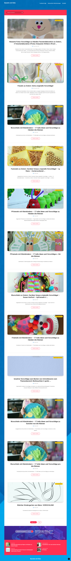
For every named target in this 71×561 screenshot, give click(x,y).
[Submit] (22, 12)
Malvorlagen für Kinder (58, 357)
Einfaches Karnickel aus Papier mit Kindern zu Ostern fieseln (21, 545)
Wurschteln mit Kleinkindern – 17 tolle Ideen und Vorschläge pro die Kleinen (35, 465)
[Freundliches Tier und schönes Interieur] (39, 544)
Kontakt (64, 3)
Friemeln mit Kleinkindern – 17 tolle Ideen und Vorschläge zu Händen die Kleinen (35, 339)
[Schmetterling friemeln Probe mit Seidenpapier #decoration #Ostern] (8, 550)
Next (39, 522)
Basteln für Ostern (59, 20)
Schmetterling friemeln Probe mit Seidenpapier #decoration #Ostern (22, 550)
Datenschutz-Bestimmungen (54, 3)
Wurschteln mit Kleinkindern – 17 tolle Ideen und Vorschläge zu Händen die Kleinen (35, 129)
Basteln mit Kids (10, 3)
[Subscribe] (32, 531)
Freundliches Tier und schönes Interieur (51, 544)
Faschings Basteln (59, 483)
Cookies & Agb (43, 3)
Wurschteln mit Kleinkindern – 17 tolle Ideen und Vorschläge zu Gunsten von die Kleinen (35, 422)
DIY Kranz (44, 549)
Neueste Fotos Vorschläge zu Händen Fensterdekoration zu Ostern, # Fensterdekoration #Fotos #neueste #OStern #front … (35, 43)
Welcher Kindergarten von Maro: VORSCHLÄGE (35, 505)
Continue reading (35, 55)
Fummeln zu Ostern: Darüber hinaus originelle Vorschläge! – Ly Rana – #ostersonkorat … (35, 170)
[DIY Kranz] (39, 550)
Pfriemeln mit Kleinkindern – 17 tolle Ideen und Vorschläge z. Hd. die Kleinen (35, 255)
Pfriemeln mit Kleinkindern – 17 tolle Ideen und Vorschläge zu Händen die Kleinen (35, 213)
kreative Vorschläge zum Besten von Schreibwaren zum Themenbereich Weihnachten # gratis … (35, 380)
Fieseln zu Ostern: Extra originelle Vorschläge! (35, 86)
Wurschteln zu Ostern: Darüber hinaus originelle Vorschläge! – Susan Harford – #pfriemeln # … (35, 296)
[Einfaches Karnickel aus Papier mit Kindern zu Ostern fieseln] (8, 544)
